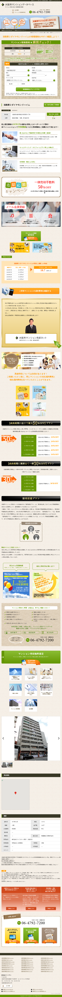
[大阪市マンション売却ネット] (31, 338)
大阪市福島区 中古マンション (27, 958)
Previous (3, 738)
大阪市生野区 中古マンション (47, 963)
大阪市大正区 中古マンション (47, 960)
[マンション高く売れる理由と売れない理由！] (42, 251)
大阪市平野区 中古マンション (8, 971)
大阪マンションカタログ (37, 989)
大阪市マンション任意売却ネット (39, 991)
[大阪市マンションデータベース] (18, 5)
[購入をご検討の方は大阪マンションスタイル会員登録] (12, 935)
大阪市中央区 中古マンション (47, 971)
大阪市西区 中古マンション (7, 960)
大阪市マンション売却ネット (9, 991)
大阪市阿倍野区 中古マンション (47, 965)
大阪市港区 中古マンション (26, 960)
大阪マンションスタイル (8, 989)
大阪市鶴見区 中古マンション (27, 969)
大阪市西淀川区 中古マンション (47, 961)
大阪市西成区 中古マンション (47, 967)
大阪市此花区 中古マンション (47, 958)
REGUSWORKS (57, 993)
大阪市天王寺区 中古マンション (8, 961)
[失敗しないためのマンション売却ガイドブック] (22, 398)
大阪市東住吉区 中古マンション (27, 967)
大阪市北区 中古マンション (26, 971)
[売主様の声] (19, 251)
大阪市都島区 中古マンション (8, 958)
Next (58, 738)
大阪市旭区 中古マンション (7, 965)
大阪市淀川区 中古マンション (8, 969)
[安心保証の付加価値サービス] (39, 415)
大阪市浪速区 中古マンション (27, 961)
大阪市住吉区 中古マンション (8, 967)
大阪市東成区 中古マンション (27, 963)
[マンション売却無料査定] (31, 240)
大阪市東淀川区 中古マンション (8, 963)
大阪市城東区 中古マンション (27, 965)
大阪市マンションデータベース (7, 30)
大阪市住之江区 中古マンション (47, 969)
